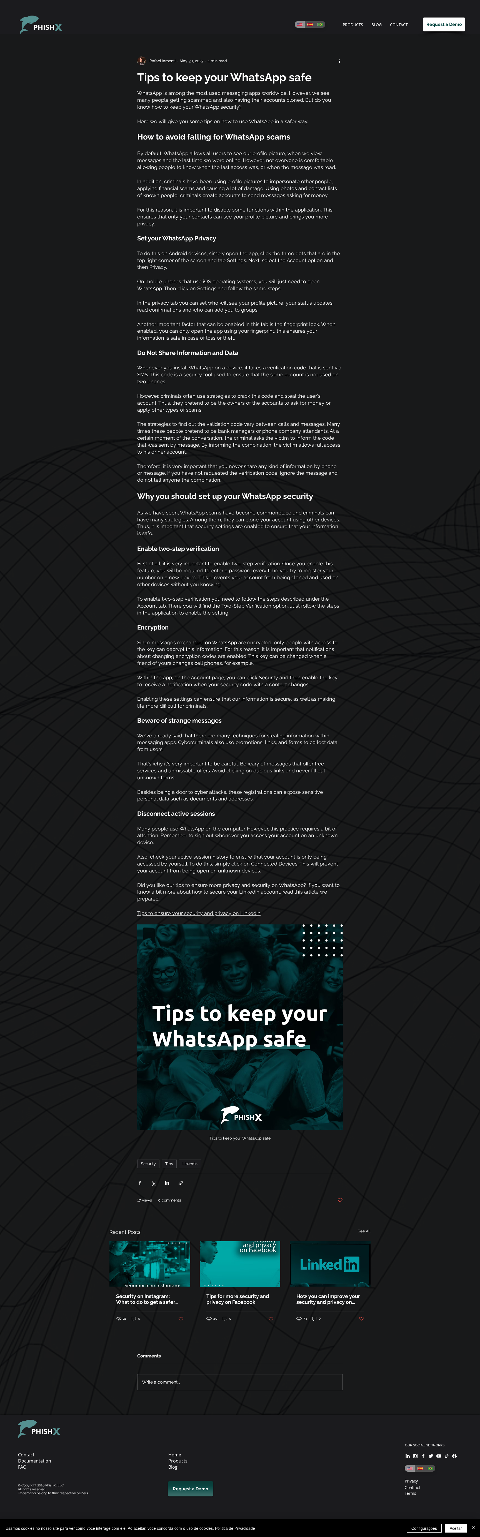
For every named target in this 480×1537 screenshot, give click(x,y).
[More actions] (339, 61)
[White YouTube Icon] (439, 1456)
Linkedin (190, 1164)
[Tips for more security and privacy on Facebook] (240, 1264)
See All (364, 1231)
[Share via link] (180, 1183)
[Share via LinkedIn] (167, 1183)
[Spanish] (310, 24)
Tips (169, 1164)
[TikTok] (446, 1456)
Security (148, 1164)
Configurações (424, 1528)
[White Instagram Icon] (415, 1456)
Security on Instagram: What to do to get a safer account (145, 1299)
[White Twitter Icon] (431, 1456)
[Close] (473, 1528)
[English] (300, 24)
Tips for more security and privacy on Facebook (237, 1299)
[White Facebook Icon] (423, 1456)
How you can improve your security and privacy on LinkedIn (328, 1299)
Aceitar (456, 1528)
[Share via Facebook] (139, 1183)
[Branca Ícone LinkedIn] (408, 1456)
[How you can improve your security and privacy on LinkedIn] (330, 1264)
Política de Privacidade (235, 1528)
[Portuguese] (320, 24)
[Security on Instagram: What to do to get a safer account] (149, 1264)
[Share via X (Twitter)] (153, 1183)
